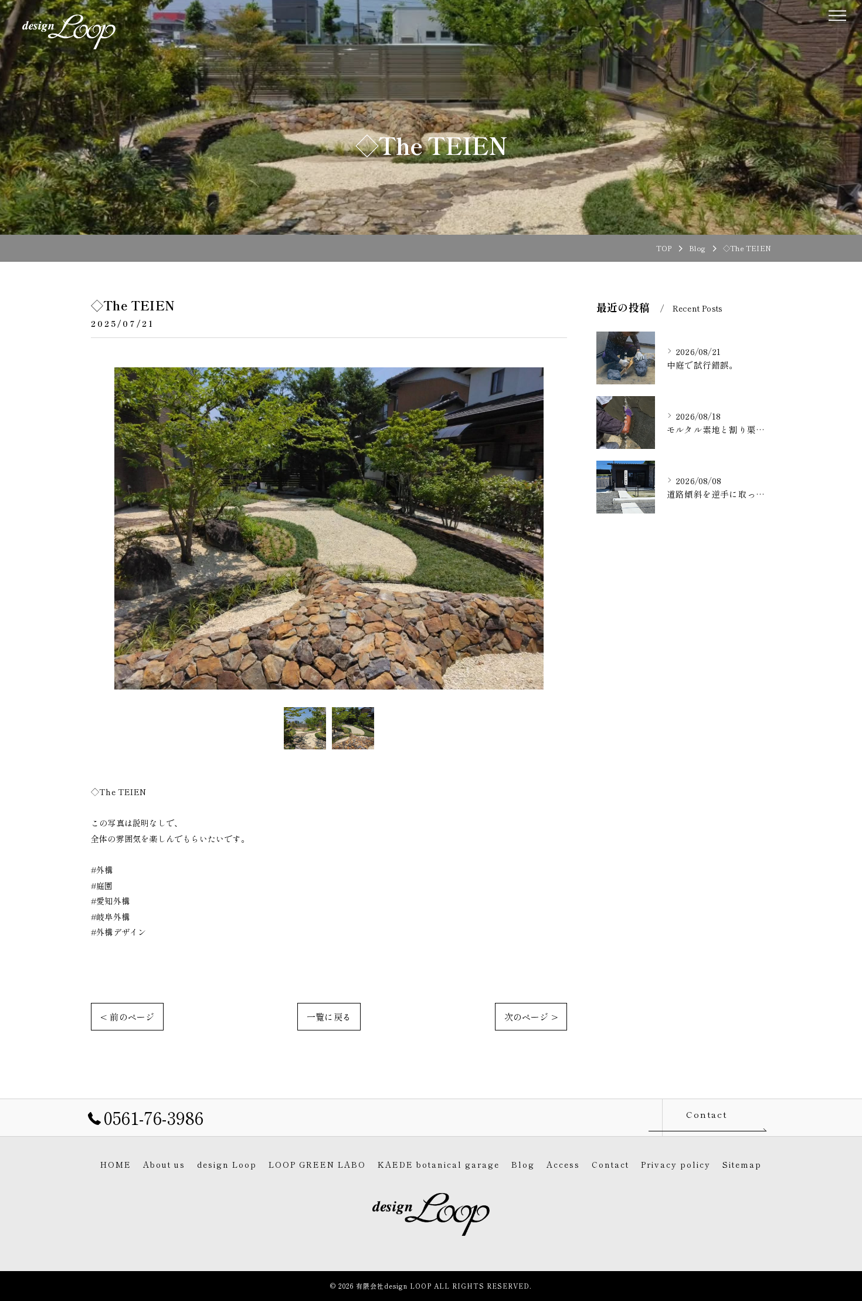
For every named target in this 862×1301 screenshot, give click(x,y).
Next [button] (555, 528)
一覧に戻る (329, 1017)
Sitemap (742, 1164)
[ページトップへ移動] (762, 1117)
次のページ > (531, 1017)
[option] (329, 528)
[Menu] (836, 14)
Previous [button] (102, 528)
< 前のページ (127, 1017)
